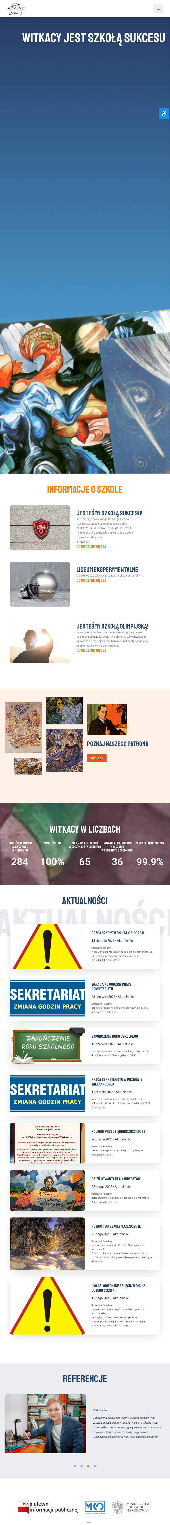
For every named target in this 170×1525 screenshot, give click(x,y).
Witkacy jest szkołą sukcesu (85, 38)
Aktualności (125, 940)
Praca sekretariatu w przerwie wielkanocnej (117, 1082)
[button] (75, 1466)
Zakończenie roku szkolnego (115, 1036)
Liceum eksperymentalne (107, 569)
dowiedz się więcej (91, 546)
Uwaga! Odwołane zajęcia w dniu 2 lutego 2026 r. (118, 1288)
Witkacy (96, 758)
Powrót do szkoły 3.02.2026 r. (116, 1226)
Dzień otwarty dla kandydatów (116, 1179)
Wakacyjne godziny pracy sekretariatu (111, 987)
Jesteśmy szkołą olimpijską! (112, 626)
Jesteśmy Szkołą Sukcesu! (109, 513)
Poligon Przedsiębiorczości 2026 (118, 1131)
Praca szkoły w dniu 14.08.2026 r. (118, 933)
